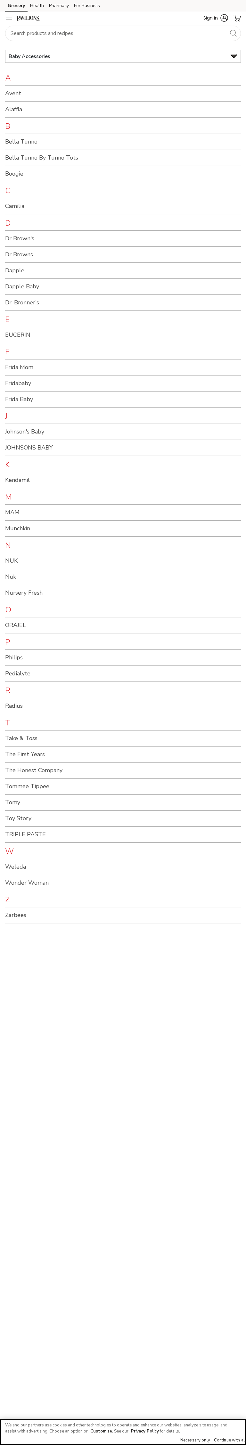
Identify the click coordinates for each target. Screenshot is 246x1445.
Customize (101, 1431)
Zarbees (15, 915)
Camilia (14, 206)
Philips (14, 657)
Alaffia (13, 109)
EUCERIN (17, 335)
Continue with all (230, 1440)
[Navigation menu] (9, 18)
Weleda (15, 867)
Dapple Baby (22, 286)
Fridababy (18, 383)
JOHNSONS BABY (29, 447)
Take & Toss (21, 738)
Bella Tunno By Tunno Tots (41, 157)
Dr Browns (19, 254)
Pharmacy (59, 6)
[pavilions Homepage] (28, 18)
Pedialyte (17, 673)
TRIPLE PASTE (25, 834)
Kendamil (17, 480)
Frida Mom (19, 367)
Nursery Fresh (24, 593)
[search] (233, 33)
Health (37, 6)
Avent (13, 93)
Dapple (14, 270)
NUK (11, 561)
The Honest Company (33, 770)
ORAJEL (15, 625)
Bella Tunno (21, 141)
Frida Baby (19, 399)
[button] (216, 18)
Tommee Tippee (27, 786)
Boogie (14, 174)
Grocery (16, 6)
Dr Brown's (19, 238)
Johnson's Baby (24, 431)
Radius (14, 706)
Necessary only (195, 1440)
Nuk (10, 577)
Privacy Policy (145, 1431)
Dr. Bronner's (22, 302)
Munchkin (17, 528)
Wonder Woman (27, 883)
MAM (12, 512)
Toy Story (18, 818)
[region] (123, 1432)
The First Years (25, 754)
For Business (87, 6)
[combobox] (123, 33)
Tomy (12, 802)
